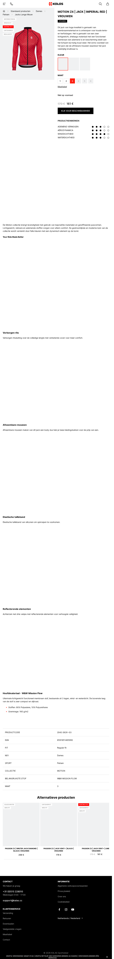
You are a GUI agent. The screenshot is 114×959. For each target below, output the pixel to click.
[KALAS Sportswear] (56, 4)
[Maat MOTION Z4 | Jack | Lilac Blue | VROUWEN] (74, 64)
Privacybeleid (64, 891)
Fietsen (6, 14)
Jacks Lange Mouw (24, 14)
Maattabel (62, 86)
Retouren (7, 918)
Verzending (8, 913)
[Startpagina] (4, 11)
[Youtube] (72, 909)
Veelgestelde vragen (12, 929)
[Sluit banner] (107, 957)
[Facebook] (59, 909)
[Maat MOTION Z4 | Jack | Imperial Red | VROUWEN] (63, 64)
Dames (39, 11)
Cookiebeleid (64, 902)
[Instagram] (66, 909)
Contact (6, 939)
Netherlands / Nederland (69, 918)
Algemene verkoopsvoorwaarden (73, 886)
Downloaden (8, 924)
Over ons (62, 896)
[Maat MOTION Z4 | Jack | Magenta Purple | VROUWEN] (85, 64)
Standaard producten (20, 11)
